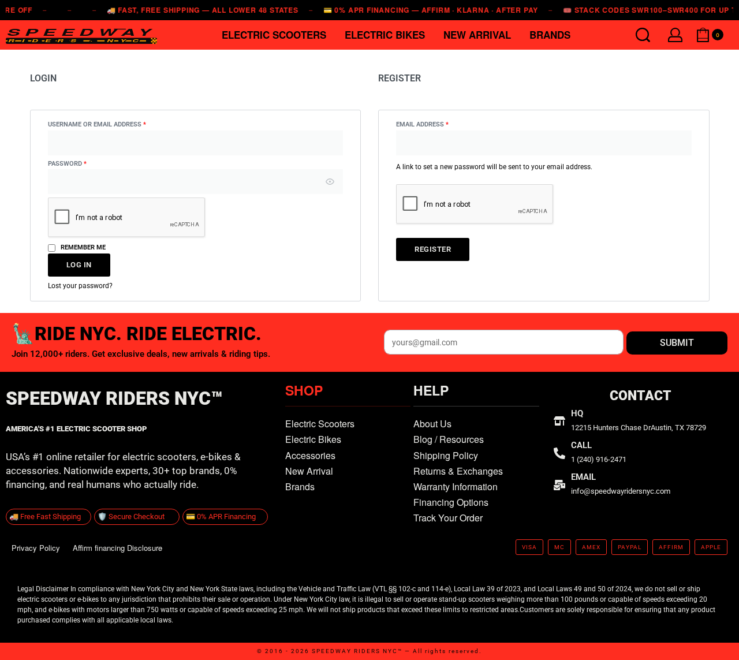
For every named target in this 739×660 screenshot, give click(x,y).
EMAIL (583, 477)
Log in (79, 264)
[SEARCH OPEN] (643, 35)
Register (433, 249)
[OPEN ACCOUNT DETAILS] (675, 35)
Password (81, 163)
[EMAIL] (559, 485)
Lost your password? (80, 286)
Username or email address (111, 124)
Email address (436, 124)
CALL (581, 445)
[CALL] (559, 453)
